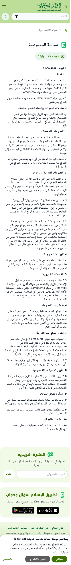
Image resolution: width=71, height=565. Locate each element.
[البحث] (5, 16)
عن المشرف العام (39, 528)
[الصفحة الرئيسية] (66, 30)
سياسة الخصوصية (17, 528)
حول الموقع (57, 528)
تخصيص (7, 559)
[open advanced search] (16, 16)
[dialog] (35, 550)
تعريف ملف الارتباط (48, 56)
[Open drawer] (4, 6)
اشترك (9, 474)
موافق (59, 559)
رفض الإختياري (37, 559)
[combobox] (43, 17)
